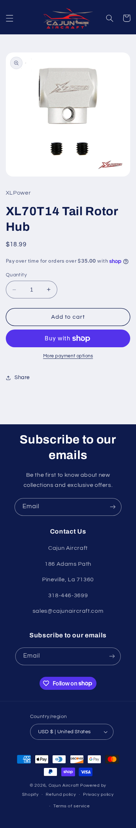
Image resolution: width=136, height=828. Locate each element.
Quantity (16, 274)
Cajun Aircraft (64, 785)
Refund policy (61, 795)
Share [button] (22, 377)
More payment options (68, 356)
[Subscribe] (112, 507)
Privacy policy (98, 795)
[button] (9, 18)
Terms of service (71, 806)
